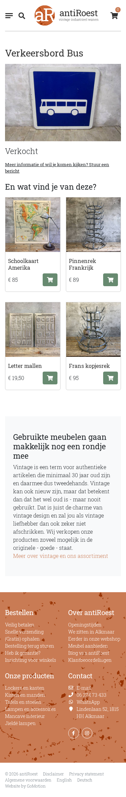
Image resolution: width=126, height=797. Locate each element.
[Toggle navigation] (9, 15)
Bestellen (19, 612)
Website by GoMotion (25, 786)
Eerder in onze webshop (94, 639)
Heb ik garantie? (22, 653)
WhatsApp (88, 702)
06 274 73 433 (92, 695)
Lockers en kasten (24, 688)
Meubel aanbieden (88, 646)
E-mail (84, 688)
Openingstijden (84, 624)
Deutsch (84, 780)
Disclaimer (53, 773)
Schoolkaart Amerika (23, 264)
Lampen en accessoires (30, 709)
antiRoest (66, 15)
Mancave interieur (25, 716)
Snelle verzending (24, 632)
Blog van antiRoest (88, 653)
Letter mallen (25, 365)
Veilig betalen (19, 624)
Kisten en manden (25, 695)
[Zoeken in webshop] (20, 15)
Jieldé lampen (20, 723)
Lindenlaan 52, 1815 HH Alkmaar (98, 712)
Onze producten (29, 675)
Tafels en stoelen (23, 702)
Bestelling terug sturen (29, 646)
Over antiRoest (91, 612)
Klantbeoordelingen (90, 660)
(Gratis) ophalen (22, 639)
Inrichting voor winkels (30, 660)
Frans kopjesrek (89, 365)
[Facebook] (73, 733)
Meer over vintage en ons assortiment (60, 555)
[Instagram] (87, 733)
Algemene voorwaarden (28, 780)
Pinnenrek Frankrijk (82, 264)
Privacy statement (86, 773)
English (64, 780)
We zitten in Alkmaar (91, 632)
